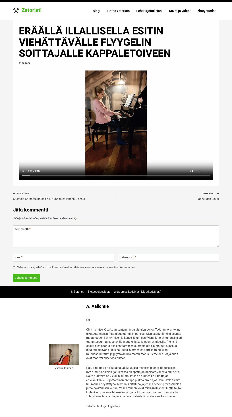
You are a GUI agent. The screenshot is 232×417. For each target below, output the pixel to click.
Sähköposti (128, 257)
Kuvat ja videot (180, 11)
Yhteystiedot (206, 11)
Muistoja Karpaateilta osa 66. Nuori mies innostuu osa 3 (49, 196)
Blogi (96, 11)
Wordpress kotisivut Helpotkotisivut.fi (137, 291)
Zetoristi (32, 10)
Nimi (18, 257)
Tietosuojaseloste (99, 291)
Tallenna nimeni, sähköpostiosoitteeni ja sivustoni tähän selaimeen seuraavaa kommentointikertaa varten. (76, 267)
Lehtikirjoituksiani (149, 11)
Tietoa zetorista (118, 11)
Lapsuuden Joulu (208, 196)
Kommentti (22, 229)
